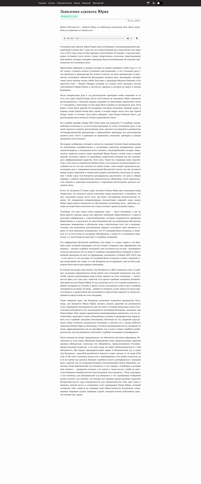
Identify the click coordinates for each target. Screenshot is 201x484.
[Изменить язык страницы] (148, 3)
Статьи (51, 3)
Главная (42, 3)
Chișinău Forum (64, 3)
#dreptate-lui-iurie (69, 16)
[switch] (160, 3)
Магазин (97, 3)
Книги (77, 3)
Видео (85, 3)
